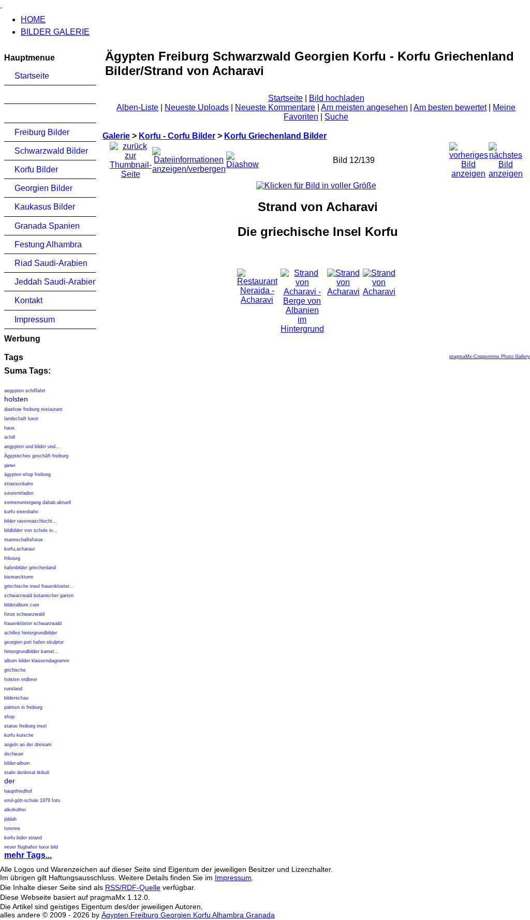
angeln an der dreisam (28, 744)
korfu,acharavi (19, 549)
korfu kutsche (19, 735)
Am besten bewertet (450, 107)
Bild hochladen (336, 98)
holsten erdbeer (20, 679)
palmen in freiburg (23, 707)
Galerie (116, 135)
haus (9, 428)
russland (13, 688)
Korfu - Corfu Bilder (177, 135)
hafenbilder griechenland (30, 567)
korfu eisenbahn (21, 511)
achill (9, 437)
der (9, 781)
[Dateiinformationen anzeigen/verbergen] (189, 157)
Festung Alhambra (48, 244)
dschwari (13, 753)
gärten (9, 465)
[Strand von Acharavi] (316, 185)
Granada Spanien (47, 225)
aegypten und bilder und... (32, 446)
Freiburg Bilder (41, 132)
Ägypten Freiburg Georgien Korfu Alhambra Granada (188, 915)
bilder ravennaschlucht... (30, 521)
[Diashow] (242, 157)
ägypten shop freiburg (27, 474)
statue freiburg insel (25, 726)
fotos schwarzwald (24, 614)
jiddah (10, 819)
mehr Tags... (28, 855)
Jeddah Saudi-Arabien (55, 281)
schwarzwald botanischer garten (38, 595)
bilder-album (17, 763)
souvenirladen (19, 493)
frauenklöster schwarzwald (33, 623)
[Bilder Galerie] (1, 4)
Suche (336, 116)
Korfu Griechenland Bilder (275, 135)
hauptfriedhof (18, 791)
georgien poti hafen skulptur (34, 642)
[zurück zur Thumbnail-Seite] (131, 157)
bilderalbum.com (21, 604)
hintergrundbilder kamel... (31, 651)
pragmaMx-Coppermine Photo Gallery (489, 356)
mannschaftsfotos (23, 539)
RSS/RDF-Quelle (132, 887)
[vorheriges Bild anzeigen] (468, 157)
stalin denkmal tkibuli (26, 772)
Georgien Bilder (43, 188)
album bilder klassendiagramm (36, 660)
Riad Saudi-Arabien (50, 263)
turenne (12, 828)
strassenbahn (18, 483)
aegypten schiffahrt (25, 390)
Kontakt (28, 300)
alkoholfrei (15, 809)
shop (9, 716)
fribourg (12, 558)
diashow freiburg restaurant (33, 409)
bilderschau (16, 698)
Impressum (34, 319)
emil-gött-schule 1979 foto (32, 800)
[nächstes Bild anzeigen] (506, 157)
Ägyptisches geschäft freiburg (36, 455)
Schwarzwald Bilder (51, 150)
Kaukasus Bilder (44, 206)
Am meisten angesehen (364, 107)
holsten (16, 399)
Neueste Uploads (197, 107)
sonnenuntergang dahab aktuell (37, 502)
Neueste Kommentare (275, 107)
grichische (15, 670)
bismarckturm (19, 577)
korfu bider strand (23, 837)
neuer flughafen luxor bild (31, 847)
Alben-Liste (137, 107)
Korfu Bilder (36, 169)
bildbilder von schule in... (30, 530)
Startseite (31, 75)
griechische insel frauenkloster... (39, 586)
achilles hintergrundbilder (30, 632)
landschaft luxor (21, 418)
